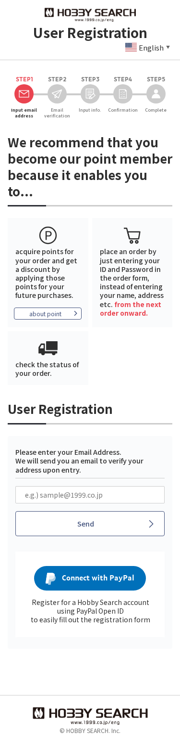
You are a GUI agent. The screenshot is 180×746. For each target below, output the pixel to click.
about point (45, 313)
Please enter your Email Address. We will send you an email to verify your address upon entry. (79, 460)
